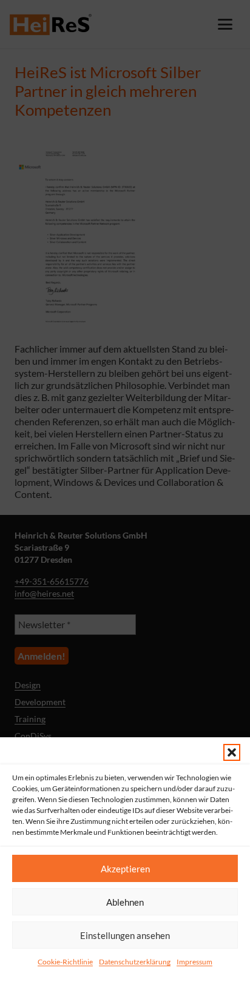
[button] (232, 752)
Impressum (194, 961)
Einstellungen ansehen (125, 935)
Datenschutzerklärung (135, 961)
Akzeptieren (125, 868)
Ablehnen (125, 902)
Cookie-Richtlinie (65, 961)
